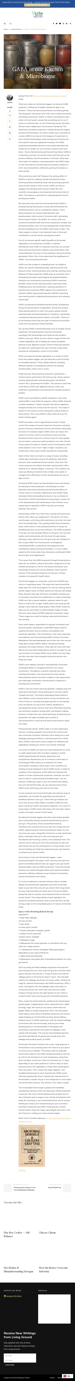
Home (52, 1378)
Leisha (9, 102)
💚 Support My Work (12, 1296)
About (60, 1378)
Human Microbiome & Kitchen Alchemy (50, 96)
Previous (22, 1170)
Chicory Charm (47, 1233)
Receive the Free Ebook (37, 5)
